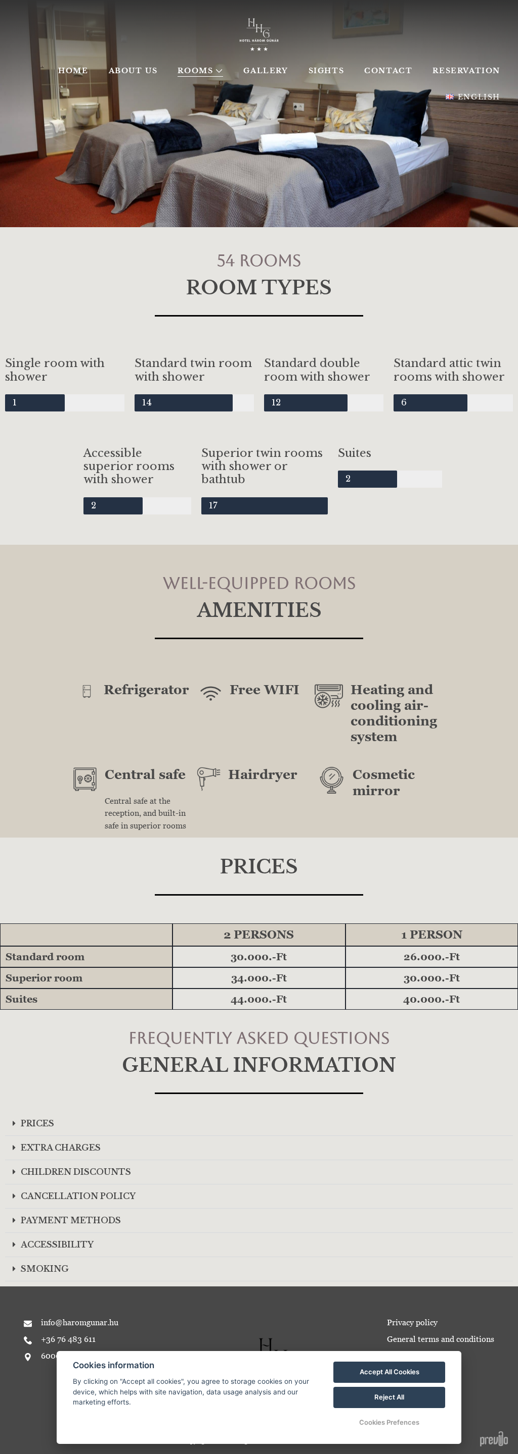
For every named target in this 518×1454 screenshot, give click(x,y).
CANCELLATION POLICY (78, 1196)
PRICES (37, 1123)
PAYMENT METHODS (71, 1220)
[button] (259, 1124)
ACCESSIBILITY (57, 1244)
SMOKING (45, 1269)
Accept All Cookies (389, 1372)
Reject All (389, 1397)
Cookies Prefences (389, 1422)
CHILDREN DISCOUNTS (76, 1172)
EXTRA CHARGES (61, 1148)
